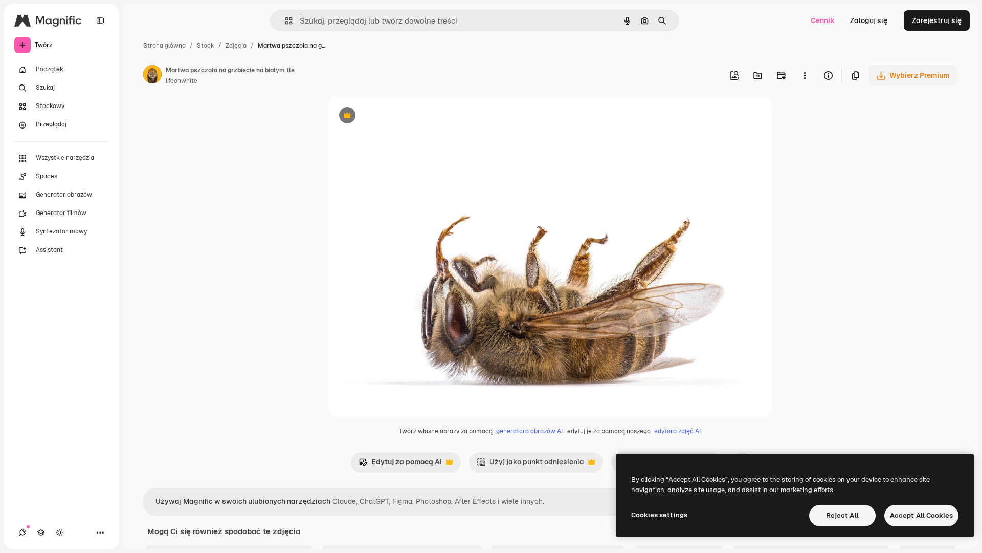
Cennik (823, 20)
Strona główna (164, 45)
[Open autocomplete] (285, 21)
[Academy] (41, 532)
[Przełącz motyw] (59, 532)
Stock (205, 45)
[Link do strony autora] (152, 76)
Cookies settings (659, 515)
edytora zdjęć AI (677, 431)
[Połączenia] (22, 532)
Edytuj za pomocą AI (400, 464)
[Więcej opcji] (804, 75)
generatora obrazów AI (529, 431)
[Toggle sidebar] (100, 20)
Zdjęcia (236, 45)
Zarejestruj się (937, 20)
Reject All (842, 515)
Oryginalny (399, 116)
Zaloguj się (868, 20)
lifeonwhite (181, 81)
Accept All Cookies (921, 515)
